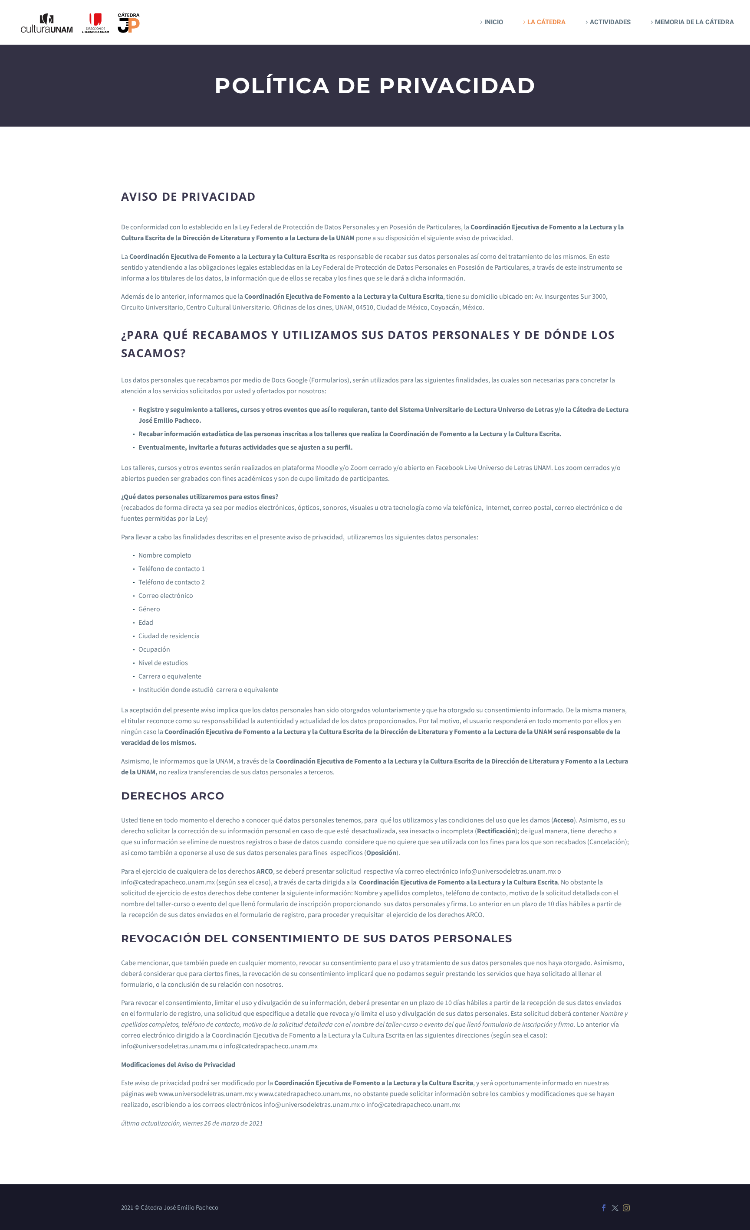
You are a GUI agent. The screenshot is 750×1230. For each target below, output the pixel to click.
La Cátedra (546, 22)
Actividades (610, 22)
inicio (493, 22)
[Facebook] (603, 1207)
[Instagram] (626, 1207)
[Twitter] (615, 1207)
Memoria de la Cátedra (694, 22)
